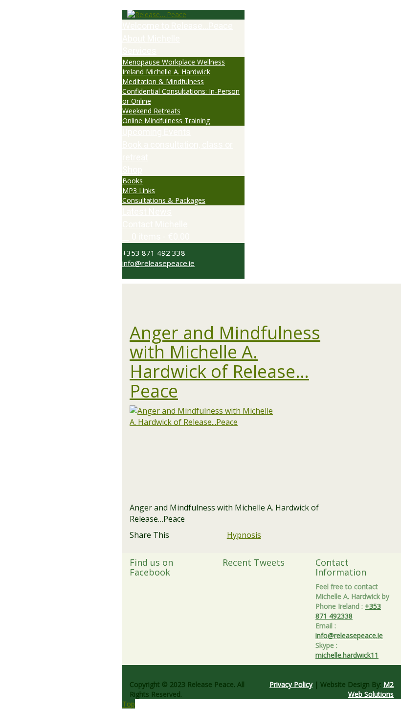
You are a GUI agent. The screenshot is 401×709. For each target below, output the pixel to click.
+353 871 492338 (348, 610)
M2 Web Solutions (371, 689)
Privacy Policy (290, 684)
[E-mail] (321, 535)
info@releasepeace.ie (158, 263)
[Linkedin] (309, 535)
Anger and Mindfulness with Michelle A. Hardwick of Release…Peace (225, 362)
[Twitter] (125, 273)
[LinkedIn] (146, 273)
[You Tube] (141, 273)
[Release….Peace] (183, 15)
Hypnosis (244, 535)
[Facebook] (130, 273)
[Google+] (135, 273)
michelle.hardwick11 (347, 655)
